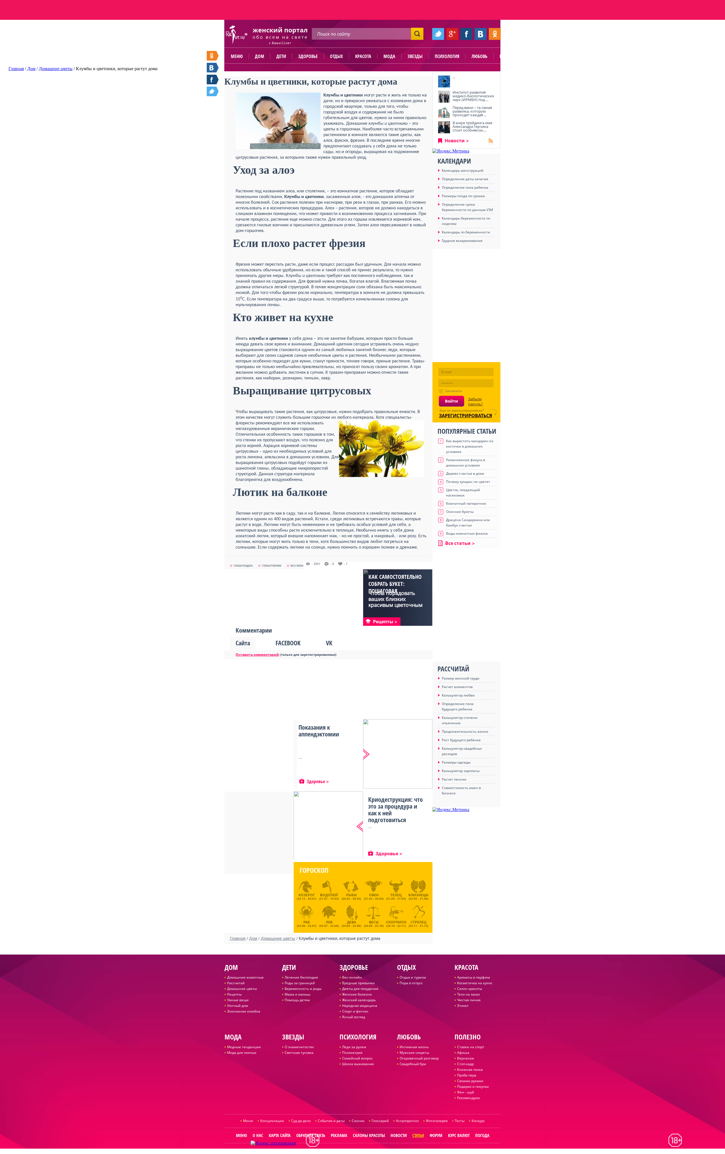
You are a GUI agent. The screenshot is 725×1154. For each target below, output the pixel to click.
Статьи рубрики (271, 566)
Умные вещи (238, 1000)
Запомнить (453, 390)
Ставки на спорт (470, 1047)
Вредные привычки (358, 983)
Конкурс (478, 1120)
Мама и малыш (297, 994)
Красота (363, 56)
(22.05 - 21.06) (418, 897)
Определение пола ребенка (465, 187)
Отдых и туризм (413, 977)
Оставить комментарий (257, 654)
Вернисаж (465, 1058)
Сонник (358, 1120)
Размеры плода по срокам (463, 196)
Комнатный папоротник (466, 503)
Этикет (463, 1005)
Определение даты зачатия (465, 179)
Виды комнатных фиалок (467, 533)
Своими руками (470, 1080)
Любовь (479, 56)
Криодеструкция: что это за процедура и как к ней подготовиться (395, 809)
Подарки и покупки (473, 1086)
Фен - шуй (465, 1092)
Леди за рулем (354, 1047)
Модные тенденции (244, 1047)
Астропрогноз (407, 1120)
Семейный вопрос (357, 1058)
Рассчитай (236, 983)
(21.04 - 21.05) (396, 897)
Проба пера (466, 1075)
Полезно (508, 56)
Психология (447, 56)
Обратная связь (310, 1135)
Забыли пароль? (475, 401)
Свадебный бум (413, 1063)
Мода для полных (241, 1052)
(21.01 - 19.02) (329, 897)
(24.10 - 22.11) (396, 923)
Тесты (459, 1120)
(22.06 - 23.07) (306, 923)
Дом (259, 56)
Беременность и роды (303, 988)
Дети (281, 56)
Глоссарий (380, 1120)
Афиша (463, 1052)
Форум (436, 1135)
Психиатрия (352, 1052)
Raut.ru (343, 1151)
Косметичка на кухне (474, 983)
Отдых (336, 56)
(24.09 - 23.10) (373, 923)
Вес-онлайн (352, 977)
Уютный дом (237, 1005)
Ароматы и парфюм (473, 977)
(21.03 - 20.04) (373, 897)
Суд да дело (301, 1120)
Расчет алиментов (457, 686)
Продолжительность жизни (465, 731)
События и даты (331, 1120)
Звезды (415, 56)
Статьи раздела (243, 566)
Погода (482, 1135)
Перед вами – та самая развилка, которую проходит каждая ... (472, 111)
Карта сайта (280, 1135)
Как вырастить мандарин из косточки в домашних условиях (469, 446)
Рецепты (234, 994)
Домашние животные (245, 977)
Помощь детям (297, 1000)
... (454, 76)
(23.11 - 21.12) (418, 923)
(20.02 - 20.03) (351, 897)
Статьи (418, 1135)
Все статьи (297, 566)
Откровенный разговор (419, 1058)
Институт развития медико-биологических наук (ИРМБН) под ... (473, 96)
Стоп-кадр (465, 1063)
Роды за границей (300, 983)
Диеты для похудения (360, 988)
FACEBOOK (288, 643)
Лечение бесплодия (301, 977)
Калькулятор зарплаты (460, 770)
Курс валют (459, 1135)
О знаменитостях (299, 1047)
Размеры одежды (456, 762)
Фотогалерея (437, 1120)
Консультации (272, 1120)
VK (329, 643)
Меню (237, 56)
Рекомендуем (468, 1097)
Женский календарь (359, 1000)
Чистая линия (469, 1000)
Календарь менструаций (462, 170)
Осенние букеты (460, 511)
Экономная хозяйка (243, 1011)
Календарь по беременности (466, 232)
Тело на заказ (468, 994)
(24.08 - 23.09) (351, 923)
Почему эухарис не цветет (468, 481)
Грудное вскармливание (462, 240)
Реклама (339, 1135)
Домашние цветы (242, 988)
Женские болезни (357, 994)
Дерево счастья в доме (465, 473)
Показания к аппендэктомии (318, 730)
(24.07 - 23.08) (329, 923)
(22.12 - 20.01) (306, 897)
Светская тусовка (299, 1052)
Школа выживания (358, 1063)
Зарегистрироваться (465, 415)
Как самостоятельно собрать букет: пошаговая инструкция (395, 587)
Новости (455, 140)
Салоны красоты (369, 1135)
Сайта (243, 643)
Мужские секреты (414, 1052)
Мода (389, 56)
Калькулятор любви (458, 695)
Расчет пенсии (454, 779)
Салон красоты (469, 988)
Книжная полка (470, 1069)
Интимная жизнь (414, 1047)
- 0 (332, 564)
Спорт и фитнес (355, 1011)
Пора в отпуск (411, 983)
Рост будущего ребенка (461, 740)
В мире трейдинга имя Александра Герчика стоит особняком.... (472, 126)
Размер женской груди (460, 678)
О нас (258, 1135)
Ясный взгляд (353, 1017)
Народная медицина (359, 1005)
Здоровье (308, 56)
